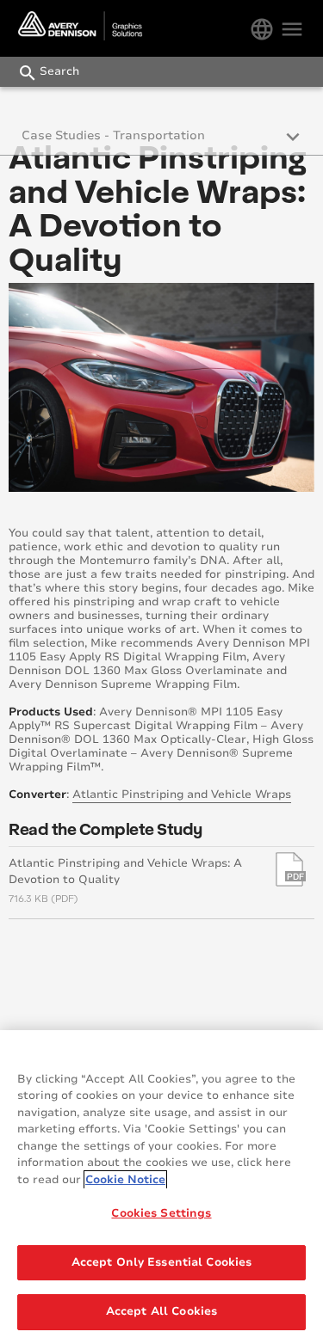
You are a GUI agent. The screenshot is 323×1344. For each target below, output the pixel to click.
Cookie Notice (125, 1180)
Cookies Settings (161, 1213)
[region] (161, 1187)
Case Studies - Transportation (113, 135)
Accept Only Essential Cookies (161, 1262)
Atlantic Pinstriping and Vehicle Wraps (181, 794)
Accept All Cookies (161, 1311)
